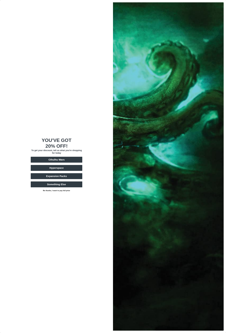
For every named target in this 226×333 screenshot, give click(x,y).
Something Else (56, 184)
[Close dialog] (225, 1)
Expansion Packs (56, 176)
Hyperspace (56, 167)
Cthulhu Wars (56, 159)
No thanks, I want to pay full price (56, 190)
